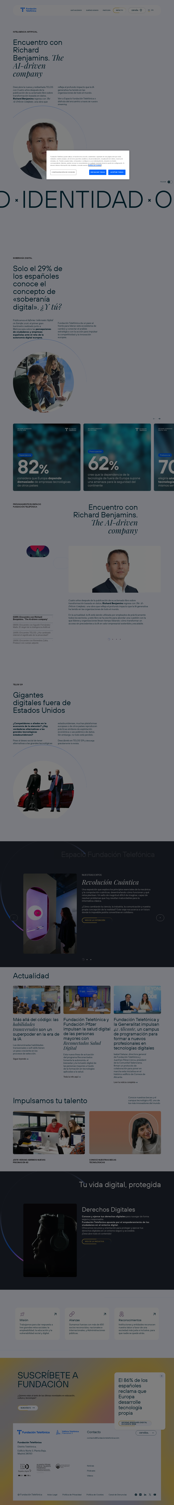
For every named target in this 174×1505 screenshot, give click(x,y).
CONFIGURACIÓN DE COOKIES (63, 172)
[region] (87, 165)
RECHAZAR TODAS (98, 172)
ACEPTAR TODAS (116, 172)
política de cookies (95, 165)
